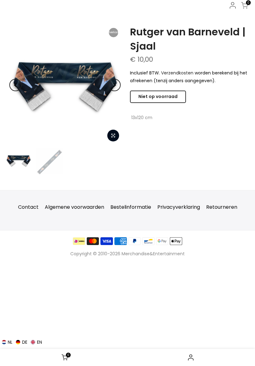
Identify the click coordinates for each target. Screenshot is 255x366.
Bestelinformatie (130, 207)
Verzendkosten (177, 73)
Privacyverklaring (178, 207)
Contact (28, 207)
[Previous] (15, 85)
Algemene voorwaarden (74, 207)
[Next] (114, 85)
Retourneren (221, 207)
